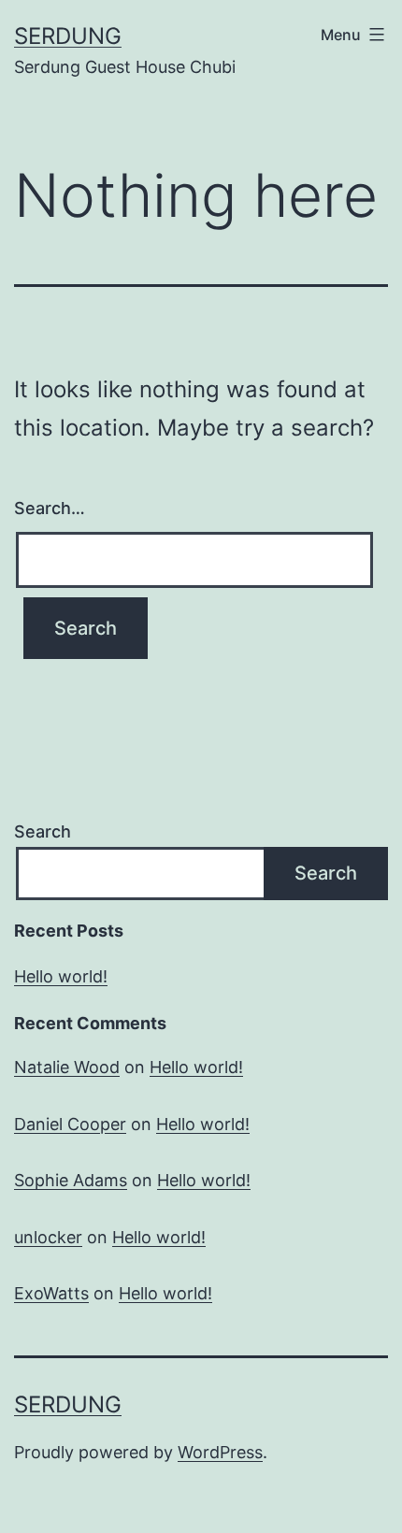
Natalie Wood (67, 1067)
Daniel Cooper (70, 1124)
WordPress (220, 1452)
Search (42, 831)
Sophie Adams (70, 1180)
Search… (49, 508)
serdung (68, 36)
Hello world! (61, 976)
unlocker (48, 1237)
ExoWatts (51, 1293)
